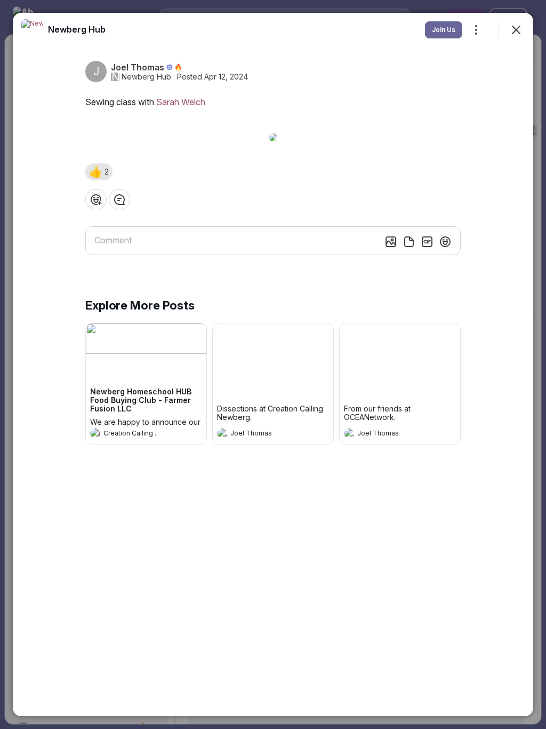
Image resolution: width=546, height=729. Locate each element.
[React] (96, 199)
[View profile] (95, 433)
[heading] (135, 434)
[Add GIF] (427, 241)
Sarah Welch (180, 102)
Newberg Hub (146, 77)
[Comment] (119, 199)
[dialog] (273, 364)
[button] (99, 171)
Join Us (443, 30)
